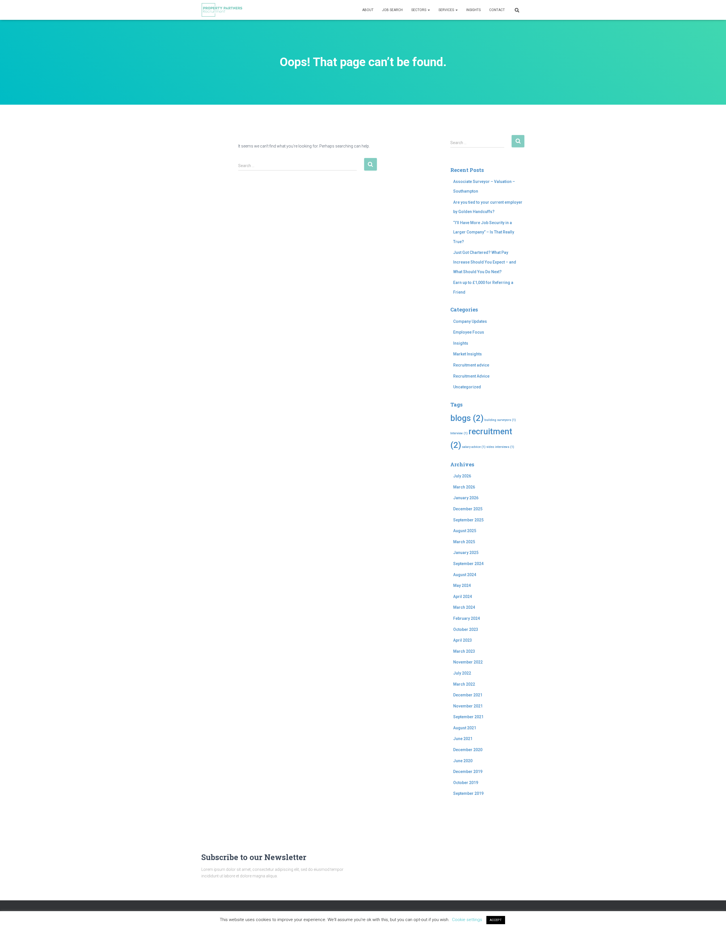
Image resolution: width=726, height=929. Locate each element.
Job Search (392, 10)
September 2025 (468, 520)
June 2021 (462, 738)
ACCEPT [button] (496, 920)
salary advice (474, 447)
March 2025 (464, 542)
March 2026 (464, 487)
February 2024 (466, 618)
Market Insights (467, 354)
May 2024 (462, 585)
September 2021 (468, 717)
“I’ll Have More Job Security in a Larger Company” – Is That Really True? (483, 232)
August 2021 (464, 728)
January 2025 (465, 552)
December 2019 (467, 771)
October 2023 (465, 629)
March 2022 (464, 684)
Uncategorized (467, 387)
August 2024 (464, 574)
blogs (467, 418)
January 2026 (465, 498)
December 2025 (467, 509)
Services (446, 10)
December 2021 (467, 695)
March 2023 (464, 651)
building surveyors (500, 420)
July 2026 (462, 476)
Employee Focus (468, 332)
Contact (497, 10)
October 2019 (465, 782)
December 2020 (467, 749)
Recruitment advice (471, 365)
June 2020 (462, 761)
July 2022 (462, 673)
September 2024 (468, 563)
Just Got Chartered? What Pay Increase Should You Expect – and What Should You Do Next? (484, 262)
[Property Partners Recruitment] (222, 10)
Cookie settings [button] (467, 919)
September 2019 (468, 793)
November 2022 (468, 662)
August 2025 (464, 530)
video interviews (500, 447)
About (367, 10)
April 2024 (462, 596)
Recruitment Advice (471, 376)
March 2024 (464, 607)
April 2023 (462, 640)
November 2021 (468, 706)
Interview (459, 433)
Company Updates (470, 321)
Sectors (419, 10)
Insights (473, 10)
